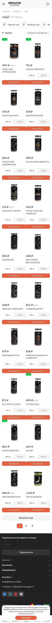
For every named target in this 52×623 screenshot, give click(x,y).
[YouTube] (15, 594)
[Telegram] (10, 594)
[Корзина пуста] (47, 4)
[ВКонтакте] (4, 594)
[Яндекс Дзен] (21, 594)
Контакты (6, 577)
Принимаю (26, 617)
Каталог (6, 560)
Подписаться (26, 552)
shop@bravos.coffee (11, 581)
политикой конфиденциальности (30, 612)
